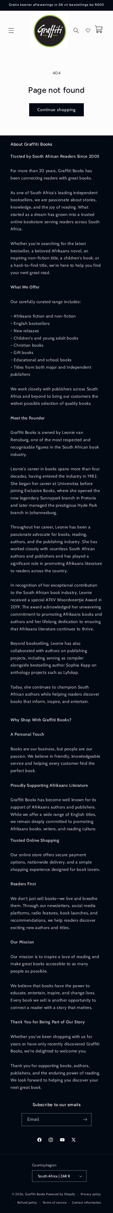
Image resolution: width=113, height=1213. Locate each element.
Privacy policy (91, 1194)
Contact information (86, 1202)
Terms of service (55, 1202)
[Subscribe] (85, 1119)
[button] (11, 30)
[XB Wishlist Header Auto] (88, 30)
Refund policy (27, 1202)
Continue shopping (56, 109)
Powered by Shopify (60, 1194)
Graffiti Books (35, 1194)
